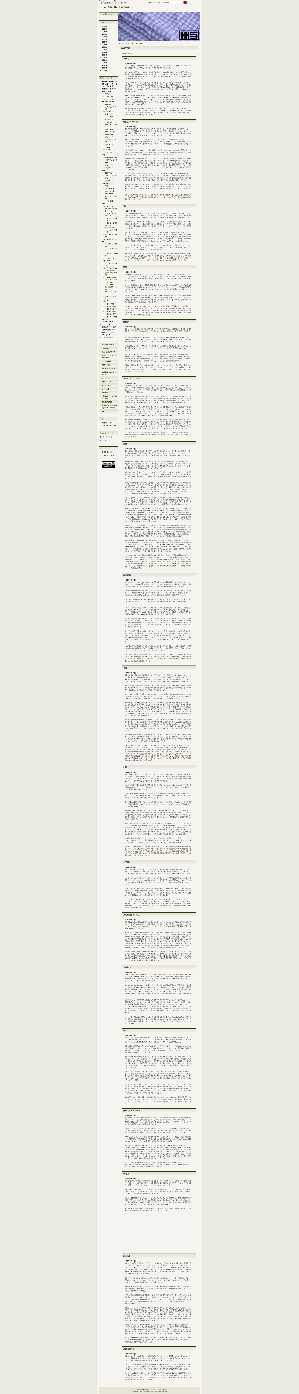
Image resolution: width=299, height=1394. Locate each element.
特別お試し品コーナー (109, 89)
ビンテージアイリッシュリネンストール (111, 230)
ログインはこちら (108, 455)
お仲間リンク (106, 382)
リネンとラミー (107, 389)
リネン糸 (105, 301)
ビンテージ (109, 137)
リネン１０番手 (110, 306)
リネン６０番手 (110, 314)
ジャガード (109, 144)
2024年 (104, 31)
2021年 (104, 39)
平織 (106, 186)
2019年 (104, 44)
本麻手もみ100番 (111, 157)
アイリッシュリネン (109, 99)
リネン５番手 (109, 304)
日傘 (103, 204)
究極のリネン (106, 365)
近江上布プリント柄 (109, 327)
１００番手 (109, 117)
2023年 (104, 34)
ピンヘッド (109, 119)
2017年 (104, 50)
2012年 (104, 63)
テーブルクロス (107, 322)
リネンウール (106, 150)
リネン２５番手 (110, 309)
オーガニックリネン (109, 102)
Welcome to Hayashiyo (123, 1)
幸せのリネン (106, 385)
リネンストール (107, 206)
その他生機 (109, 201)
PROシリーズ (110, 104)
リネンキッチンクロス (109, 268)
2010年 (104, 68)
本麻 (103, 155)
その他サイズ (109, 258)
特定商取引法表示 (108, 344)
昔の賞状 (105, 392)
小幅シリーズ (109, 134)
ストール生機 (109, 191)
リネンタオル (106, 261)
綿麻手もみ (109, 173)
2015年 (104, 55)
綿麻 (103, 170)
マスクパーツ (109, 96)
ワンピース (106, 335)
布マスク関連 (106, 91)
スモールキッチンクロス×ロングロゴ (111, 273)
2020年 (104, 42)
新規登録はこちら (108, 452)
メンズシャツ (106, 324)
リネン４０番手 (110, 311)
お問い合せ (160, 2)
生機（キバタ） (110, 129)
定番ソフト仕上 (110, 114)
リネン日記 (105, 348)
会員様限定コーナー (109, 330)
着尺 (106, 162)
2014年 (104, 57)
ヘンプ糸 (105, 319)
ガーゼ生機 (109, 194)
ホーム (121, 43)
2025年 (104, 29)
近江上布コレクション (109, 369)
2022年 (104, 37)
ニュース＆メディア (108, 352)
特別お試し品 (106, 423)
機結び (104, 411)
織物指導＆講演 (107, 402)
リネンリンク (106, 378)
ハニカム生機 (109, 188)
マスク (107, 94)
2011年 (104, 65)
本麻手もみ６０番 (111, 160)
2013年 (104, 60)
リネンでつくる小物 (109, 425)
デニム (107, 147)
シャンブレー (109, 122)
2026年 (104, 26)
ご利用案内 (151, 2)
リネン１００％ (107, 112)
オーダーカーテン (108, 337)
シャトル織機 (106, 361)
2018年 (104, 47)
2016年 (104, 52)
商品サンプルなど (108, 332)
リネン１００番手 (111, 317)
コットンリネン (110, 175)
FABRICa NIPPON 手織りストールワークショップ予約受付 (109, 84)
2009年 (104, 70)
